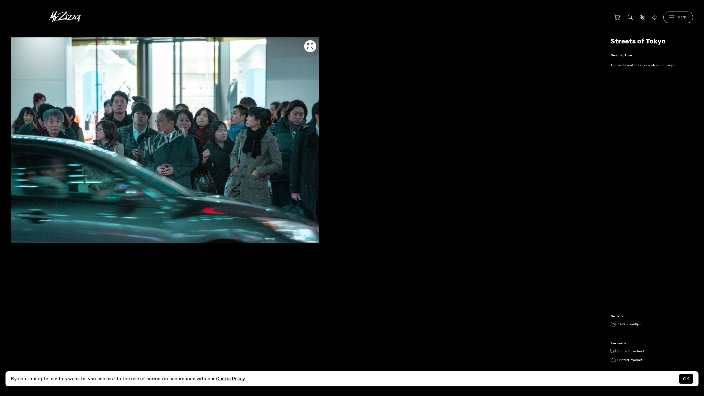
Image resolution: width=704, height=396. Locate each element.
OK (686, 378)
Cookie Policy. (231, 378)
